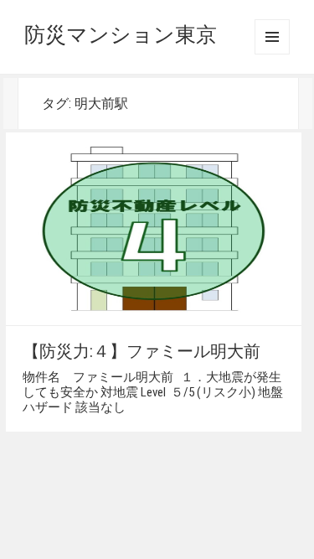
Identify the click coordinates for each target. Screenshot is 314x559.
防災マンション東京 (120, 35)
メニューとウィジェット (272, 36)
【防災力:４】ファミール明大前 (141, 351)
